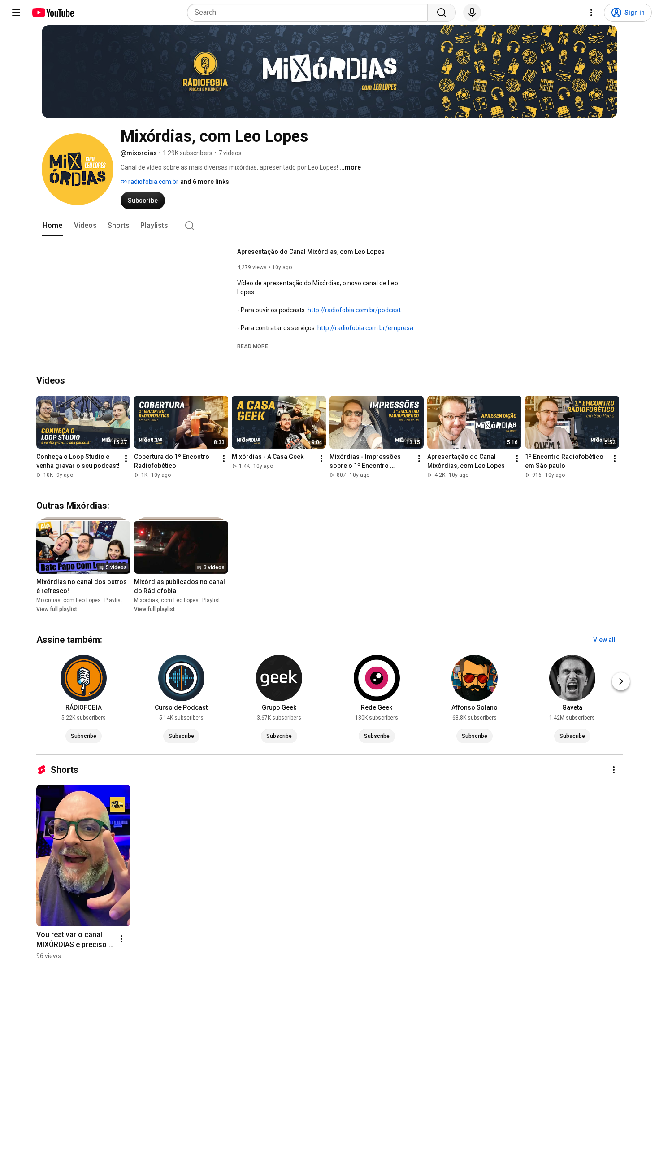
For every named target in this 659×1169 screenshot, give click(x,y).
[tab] (52, 225)
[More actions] (126, 458)
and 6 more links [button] (204, 181)
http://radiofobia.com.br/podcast (354, 310)
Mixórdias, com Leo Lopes (68, 600)
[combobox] (310, 12)
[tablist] (329, 225)
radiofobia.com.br (152, 181)
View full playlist (56, 609)
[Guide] (16, 12)
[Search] (441, 13)
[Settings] (591, 12)
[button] (252, 345)
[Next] (621, 681)
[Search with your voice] (472, 13)
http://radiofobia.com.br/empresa (365, 328)
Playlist (113, 600)
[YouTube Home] (52, 12)
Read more (252, 346)
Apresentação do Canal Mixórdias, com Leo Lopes (311, 251)
